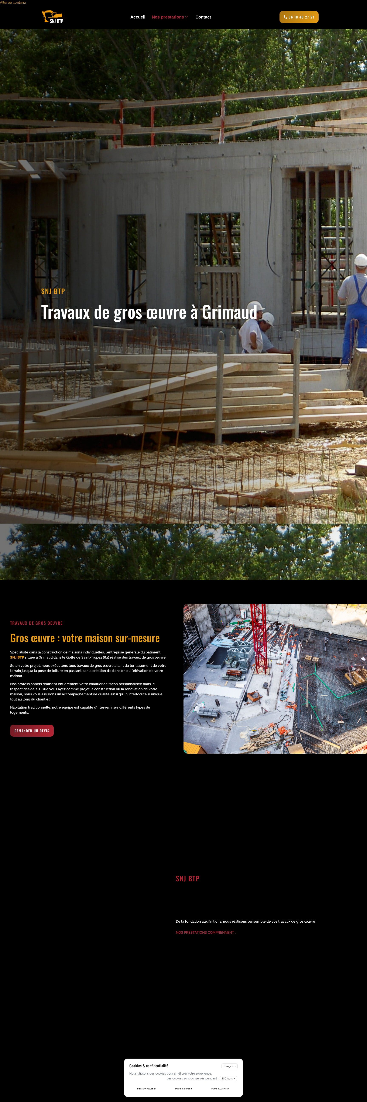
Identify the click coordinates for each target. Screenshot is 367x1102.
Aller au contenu (13, 2)
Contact (203, 17)
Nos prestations (168, 17)
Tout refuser (183, 1088)
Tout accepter (220, 1088)
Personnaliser (146, 1088)
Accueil (137, 17)
